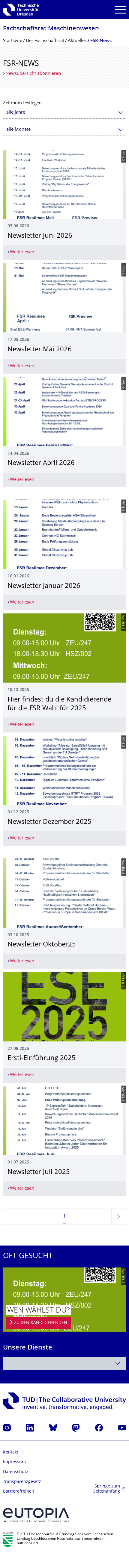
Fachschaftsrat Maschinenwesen (51, 29)
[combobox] (64, 112)
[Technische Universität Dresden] (21, 9)
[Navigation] (120, 10)
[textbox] (64, 1363)
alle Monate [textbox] (18, 129)
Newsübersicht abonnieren (33, 74)
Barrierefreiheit (18, 1491)
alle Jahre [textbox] (15, 112)
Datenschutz (15, 1472)
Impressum (14, 1462)
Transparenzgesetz (22, 1482)
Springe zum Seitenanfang (106, 1489)
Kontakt (10, 1452)
